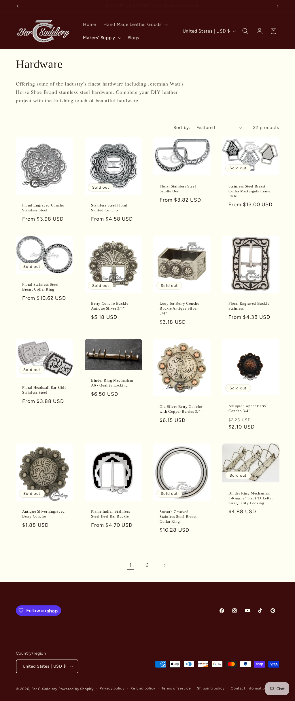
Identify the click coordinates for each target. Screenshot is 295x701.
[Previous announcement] (17, 6)
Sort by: (181, 127)
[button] (135, 24)
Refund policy (143, 688)
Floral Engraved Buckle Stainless (248, 305)
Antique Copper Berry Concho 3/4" (247, 408)
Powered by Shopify (76, 689)
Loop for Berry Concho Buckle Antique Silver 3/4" (180, 308)
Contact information (249, 688)
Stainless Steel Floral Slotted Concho (109, 207)
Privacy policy (112, 688)
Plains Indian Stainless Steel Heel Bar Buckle (110, 514)
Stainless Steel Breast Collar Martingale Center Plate (250, 191)
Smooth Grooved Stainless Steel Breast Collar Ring (178, 516)
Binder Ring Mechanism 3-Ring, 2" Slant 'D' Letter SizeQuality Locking (250, 498)
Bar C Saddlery (44, 689)
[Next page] (164, 565)
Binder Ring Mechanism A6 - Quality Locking (112, 382)
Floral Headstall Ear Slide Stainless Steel (44, 390)
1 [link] (130, 565)
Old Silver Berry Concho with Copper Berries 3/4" (181, 409)
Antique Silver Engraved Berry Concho (43, 514)
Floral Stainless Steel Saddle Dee (178, 188)
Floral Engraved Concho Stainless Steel (43, 207)
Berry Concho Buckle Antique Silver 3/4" (109, 305)
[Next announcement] (277, 6)
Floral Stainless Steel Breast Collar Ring (40, 286)
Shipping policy (211, 688)
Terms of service (176, 688)
